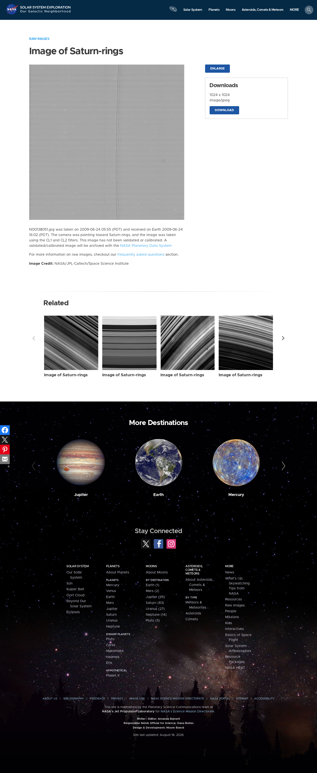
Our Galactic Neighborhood (45, 12)
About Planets (117, 572)
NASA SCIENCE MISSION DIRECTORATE (177, 698)
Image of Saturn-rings (66, 375)
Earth (158, 495)
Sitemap (242, 698)
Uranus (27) (155, 609)
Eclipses (73, 612)
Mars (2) (152, 591)
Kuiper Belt (75, 589)
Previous (33, 338)
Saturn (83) (155, 603)
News (229, 572)
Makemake (115, 651)
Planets (112, 566)
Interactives (234, 629)
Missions (232, 617)
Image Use (137, 698)
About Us (49, 698)
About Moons (157, 572)
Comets (191, 619)
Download (224, 110)
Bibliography (73, 698)
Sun (69, 583)
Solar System (77, 566)
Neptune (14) (156, 614)
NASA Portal (220, 698)
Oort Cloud (75, 595)
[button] (294, 10)
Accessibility (264, 698)
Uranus (112, 620)
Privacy (117, 698)
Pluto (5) (153, 620)
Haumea (112, 657)
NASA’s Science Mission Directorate (187, 711)
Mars (110, 603)
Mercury (236, 495)
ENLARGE (217, 68)
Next (283, 338)
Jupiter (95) (155, 597)
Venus (111, 591)
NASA (12, 9)
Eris (109, 662)
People (230, 611)
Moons (151, 566)
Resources (233, 599)
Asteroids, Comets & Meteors (194, 570)
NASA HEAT (235, 667)
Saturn (111, 614)
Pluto (110, 639)
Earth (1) (152, 585)
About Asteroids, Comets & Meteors (199, 585)
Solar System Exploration (45, 6)
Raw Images (39, 39)
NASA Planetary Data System (146, 245)
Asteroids (193, 613)
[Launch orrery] (173, 11)
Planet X (113, 675)
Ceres (110, 645)
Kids (228, 623)
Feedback (97, 698)
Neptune (113, 626)
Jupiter (81, 495)
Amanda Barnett (169, 719)
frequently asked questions (140, 254)
